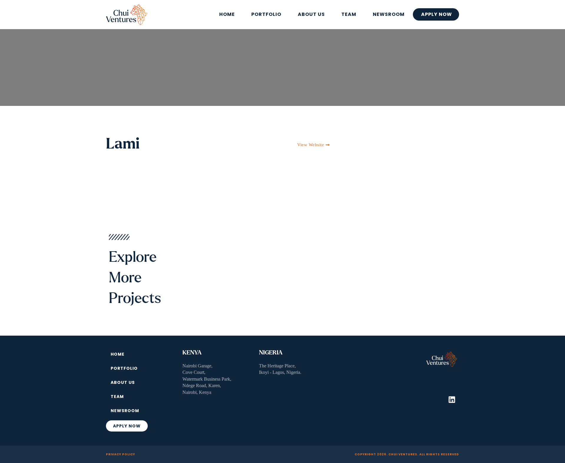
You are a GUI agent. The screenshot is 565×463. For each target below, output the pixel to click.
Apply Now (436, 14)
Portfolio (266, 14)
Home (227, 14)
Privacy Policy (120, 454)
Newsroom (389, 14)
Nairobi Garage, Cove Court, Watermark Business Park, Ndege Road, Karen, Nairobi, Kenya (206, 379)
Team (348, 14)
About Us (311, 14)
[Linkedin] (451, 399)
